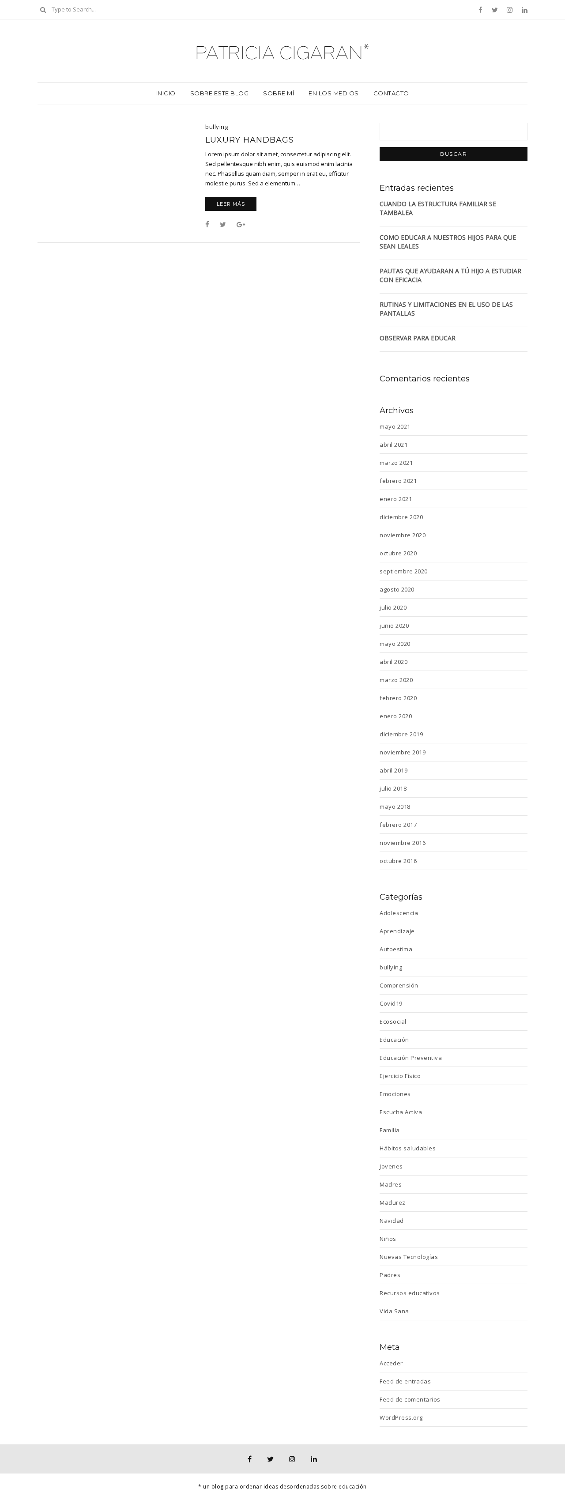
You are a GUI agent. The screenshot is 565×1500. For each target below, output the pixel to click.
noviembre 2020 (403, 535)
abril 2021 (393, 444)
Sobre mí (278, 93)
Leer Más (231, 204)
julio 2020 (393, 607)
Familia (390, 1130)
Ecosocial (393, 1021)
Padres (390, 1275)
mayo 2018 (395, 806)
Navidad (392, 1221)
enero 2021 (396, 499)
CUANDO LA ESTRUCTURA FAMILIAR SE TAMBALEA (438, 208)
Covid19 (391, 1003)
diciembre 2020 (401, 517)
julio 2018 (393, 788)
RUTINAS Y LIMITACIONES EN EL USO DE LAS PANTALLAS (446, 308)
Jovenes (391, 1166)
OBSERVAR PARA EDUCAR (418, 338)
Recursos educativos (410, 1293)
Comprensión (399, 985)
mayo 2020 (395, 644)
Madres (391, 1184)
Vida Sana (394, 1311)
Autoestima (396, 949)
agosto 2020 (397, 589)
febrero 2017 (398, 825)
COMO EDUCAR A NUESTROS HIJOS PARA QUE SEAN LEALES (448, 241)
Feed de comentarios (410, 1399)
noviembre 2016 (403, 843)
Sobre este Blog (219, 93)
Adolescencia (399, 913)
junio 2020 (394, 625)
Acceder (391, 1363)
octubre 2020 (398, 553)
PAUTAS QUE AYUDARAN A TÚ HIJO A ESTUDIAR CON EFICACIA (450, 275)
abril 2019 (393, 770)
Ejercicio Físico (400, 1076)
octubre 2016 (398, 861)
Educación (394, 1040)
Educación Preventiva (411, 1058)
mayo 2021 (395, 426)
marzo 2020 (396, 680)
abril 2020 (393, 662)
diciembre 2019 (401, 734)
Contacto (391, 93)
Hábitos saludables (408, 1148)
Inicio (166, 93)
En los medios (334, 93)
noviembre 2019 (403, 752)
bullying (216, 127)
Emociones (395, 1094)
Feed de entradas (405, 1381)
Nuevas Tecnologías (409, 1257)
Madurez (393, 1202)
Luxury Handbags (249, 140)
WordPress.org (401, 1417)
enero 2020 (396, 716)
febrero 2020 (398, 698)
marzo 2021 (396, 463)
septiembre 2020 (404, 571)
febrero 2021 (398, 481)
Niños (388, 1239)
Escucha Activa (401, 1112)
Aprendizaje (397, 931)
